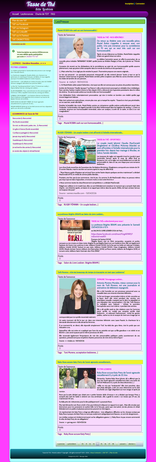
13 (93, 444)
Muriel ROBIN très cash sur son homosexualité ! (77, 30)
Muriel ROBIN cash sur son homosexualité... (83, 123)
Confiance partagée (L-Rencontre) (25, 133)
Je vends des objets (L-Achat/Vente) (26, 151)
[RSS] (40, 453)
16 (105, 444)
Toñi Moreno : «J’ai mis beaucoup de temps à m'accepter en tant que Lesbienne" (91, 272)
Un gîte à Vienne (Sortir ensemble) (26, 129)
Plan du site (113, 452)
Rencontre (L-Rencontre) (22, 118)
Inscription (129, 3)
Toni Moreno (69, 352)
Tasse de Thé (41, 4)
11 (86, 444)
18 (113, 444)
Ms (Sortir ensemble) (20, 122)
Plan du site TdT (19, 20)
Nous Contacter (96, 452)
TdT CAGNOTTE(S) (20, 39)
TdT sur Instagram (20, 28)
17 (109, 444)
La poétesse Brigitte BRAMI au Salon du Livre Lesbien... (81, 214)
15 (101, 444)
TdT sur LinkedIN (19, 32)
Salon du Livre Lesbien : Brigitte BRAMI (81, 263)
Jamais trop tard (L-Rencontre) (24, 136)
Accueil (15, 14)
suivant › (123, 444)
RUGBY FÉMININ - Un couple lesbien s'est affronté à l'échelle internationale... (90, 132)
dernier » (132, 444)
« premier (61, 444)
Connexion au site (18, 44)
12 (90, 444)
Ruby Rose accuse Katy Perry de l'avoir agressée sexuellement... (84, 362)
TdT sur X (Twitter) (20, 35)
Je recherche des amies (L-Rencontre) (27, 147)
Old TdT (105, 452)
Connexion (140, 3)
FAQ (53, 14)
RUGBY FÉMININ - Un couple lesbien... (80, 204)
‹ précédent (71, 444)
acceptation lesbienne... (86, 352)
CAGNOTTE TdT (32, 56)
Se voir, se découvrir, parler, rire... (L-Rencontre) (30, 125)
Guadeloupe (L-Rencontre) (23, 140)
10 (82, 444)
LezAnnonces (27, 14)
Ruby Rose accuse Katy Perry (76, 434)
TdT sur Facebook (20, 24)
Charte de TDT (42, 14)
